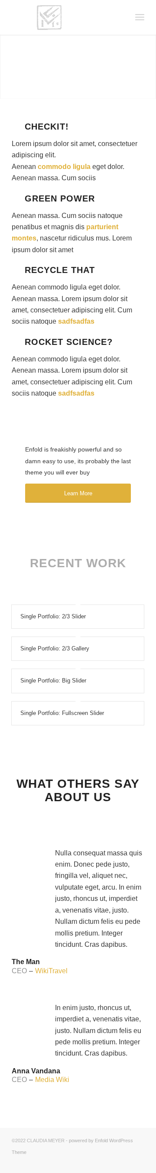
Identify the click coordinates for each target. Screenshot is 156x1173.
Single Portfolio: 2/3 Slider (53, 616)
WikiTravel (51, 971)
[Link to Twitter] (111, 1162)
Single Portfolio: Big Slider (53, 680)
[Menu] (139, 17)
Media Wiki (52, 1079)
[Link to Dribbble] (137, 1162)
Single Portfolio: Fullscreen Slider (62, 713)
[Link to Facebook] (124, 1162)
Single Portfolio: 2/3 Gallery (54, 648)
